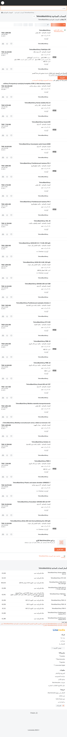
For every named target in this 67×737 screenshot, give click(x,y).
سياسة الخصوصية (48, 80)
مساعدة (62, 641)
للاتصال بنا (62, 644)
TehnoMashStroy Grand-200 (41, 122)
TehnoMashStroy (44, 30)
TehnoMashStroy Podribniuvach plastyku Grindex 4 (33, 303)
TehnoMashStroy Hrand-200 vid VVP (38, 384)
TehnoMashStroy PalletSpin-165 (39, 49)
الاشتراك (62, 77)
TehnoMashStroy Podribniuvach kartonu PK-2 (35, 163)
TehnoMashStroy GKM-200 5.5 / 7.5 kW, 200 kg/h (34, 243)
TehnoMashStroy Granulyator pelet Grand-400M (34, 144)
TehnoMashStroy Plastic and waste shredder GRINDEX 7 (31, 482)
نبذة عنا (63, 638)
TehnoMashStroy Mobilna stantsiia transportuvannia (33, 403)
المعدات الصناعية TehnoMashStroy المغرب (55, 625)
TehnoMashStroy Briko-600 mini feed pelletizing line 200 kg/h (30, 521)
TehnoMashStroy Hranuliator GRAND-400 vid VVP (33, 502)
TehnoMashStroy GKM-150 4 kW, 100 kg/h (36, 262)
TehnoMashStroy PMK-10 (42, 341)
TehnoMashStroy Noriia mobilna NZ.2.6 (37, 103)
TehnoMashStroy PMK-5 (42, 461)
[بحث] (2, 8)
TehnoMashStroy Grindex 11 (41, 442)
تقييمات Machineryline (58, 682)
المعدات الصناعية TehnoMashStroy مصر (12, 623)
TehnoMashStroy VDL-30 (42, 221)
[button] (2, 3)
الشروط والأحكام (60, 673)
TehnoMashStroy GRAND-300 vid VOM (37, 283)
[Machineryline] (2, 12)
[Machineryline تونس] (54, 3)
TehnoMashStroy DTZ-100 (41, 322)
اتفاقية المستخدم (37, 80)
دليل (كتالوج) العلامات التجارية (56, 685)
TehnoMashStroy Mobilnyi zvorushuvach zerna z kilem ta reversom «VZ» (26, 422)
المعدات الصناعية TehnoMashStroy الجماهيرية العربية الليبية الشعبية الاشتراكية (45, 623)
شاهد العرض (60, 549)
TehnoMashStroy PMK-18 (42, 363)
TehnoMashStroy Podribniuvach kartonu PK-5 (35, 201)
